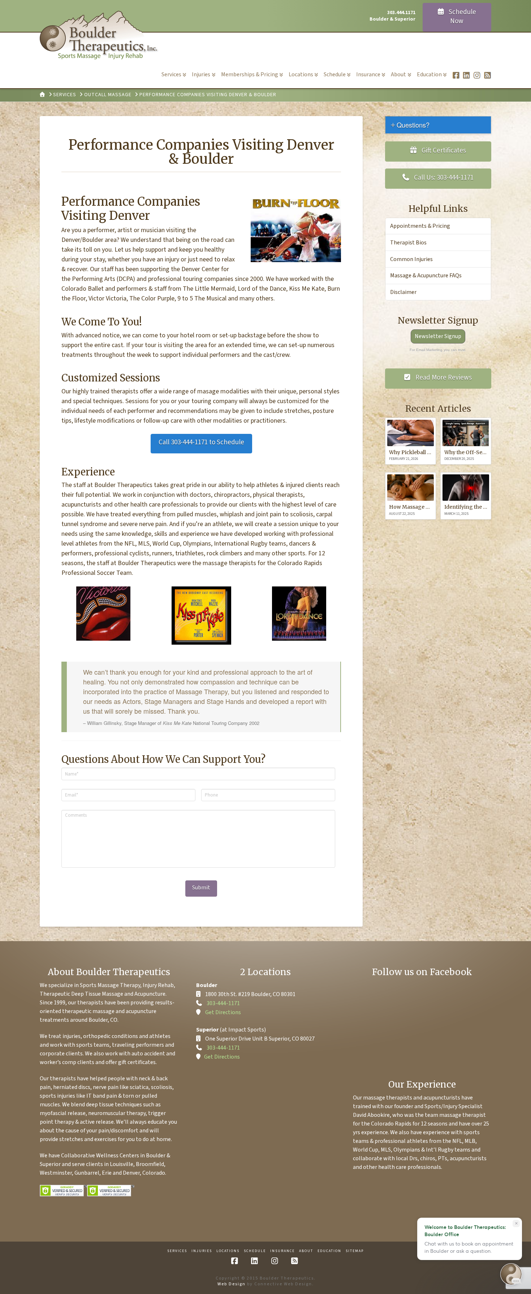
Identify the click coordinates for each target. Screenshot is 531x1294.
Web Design (231, 1284)
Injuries (201, 1251)
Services (177, 1251)
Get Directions (223, 1012)
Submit (201, 888)
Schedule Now (461, 16)
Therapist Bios (408, 243)
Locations (227, 1251)
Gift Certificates (443, 150)
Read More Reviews (443, 378)
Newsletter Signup (438, 336)
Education (329, 1251)
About (306, 1251)
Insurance (282, 1251)
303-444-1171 (223, 1003)
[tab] (438, 124)
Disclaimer (403, 292)
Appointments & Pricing (420, 226)
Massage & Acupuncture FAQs (426, 275)
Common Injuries (411, 259)
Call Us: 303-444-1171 (443, 178)
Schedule (255, 1251)
